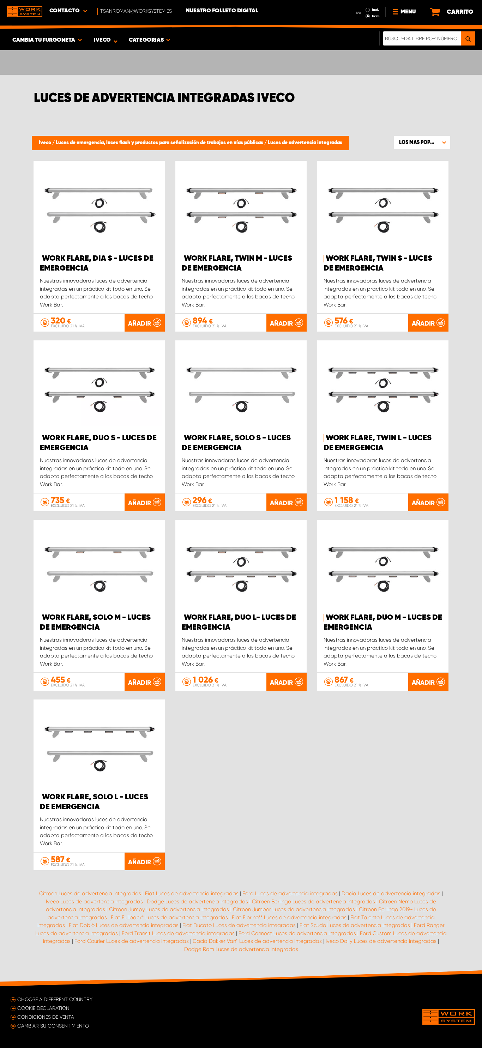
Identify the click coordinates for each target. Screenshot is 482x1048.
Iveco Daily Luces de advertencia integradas (381, 941)
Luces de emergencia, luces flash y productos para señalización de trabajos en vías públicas (160, 142)
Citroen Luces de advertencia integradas (90, 893)
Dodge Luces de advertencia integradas (197, 901)
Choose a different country (54, 999)
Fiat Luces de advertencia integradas (192, 893)
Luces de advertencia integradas (305, 142)
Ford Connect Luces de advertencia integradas (297, 933)
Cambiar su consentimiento (53, 1026)
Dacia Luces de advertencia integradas (391, 893)
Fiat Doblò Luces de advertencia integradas (124, 925)
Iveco (45, 142)
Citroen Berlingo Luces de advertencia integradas (313, 901)
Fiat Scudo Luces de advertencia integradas (355, 925)
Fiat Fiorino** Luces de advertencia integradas (289, 917)
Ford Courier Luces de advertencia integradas (131, 941)
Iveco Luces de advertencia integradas (94, 901)
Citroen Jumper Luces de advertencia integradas (294, 909)
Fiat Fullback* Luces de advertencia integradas (169, 917)
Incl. (375, 10)
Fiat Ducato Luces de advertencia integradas (239, 925)
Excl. (376, 16)
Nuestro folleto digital (222, 11)
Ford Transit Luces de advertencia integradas (178, 933)
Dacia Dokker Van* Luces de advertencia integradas (257, 941)
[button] (422, 142)
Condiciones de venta (45, 1017)
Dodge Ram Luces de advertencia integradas (241, 949)
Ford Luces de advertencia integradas (290, 893)
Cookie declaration (43, 1008)
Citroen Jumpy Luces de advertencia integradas (169, 909)
